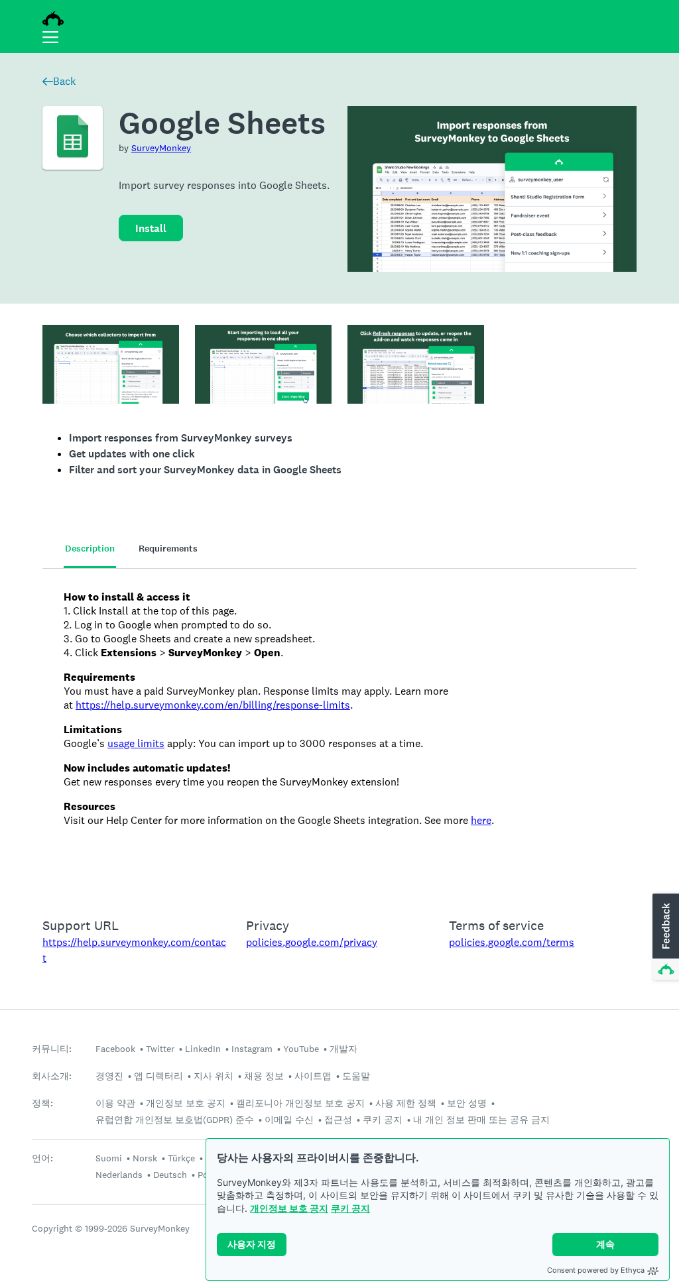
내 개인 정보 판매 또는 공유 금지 (481, 1120)
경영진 (109, 1076)
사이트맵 (313, 1076)
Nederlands (119, 1175)
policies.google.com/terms (511, 942)
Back (64, 81)
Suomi (108, 1158)
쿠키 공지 (350, 1208)
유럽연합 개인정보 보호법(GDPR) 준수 (174, 1120)
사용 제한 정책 (405, 1103)
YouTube (301, 1049)
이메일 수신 (289, 1120)
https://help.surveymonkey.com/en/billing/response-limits (213, 705)
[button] (664, 937)
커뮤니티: (52, 1049)
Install (150, 228)
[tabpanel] (339, 734)
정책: (42, 1103)
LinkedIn (203, 1049)
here (481, 820)
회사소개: (52, 1076)
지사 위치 (213, 1076)
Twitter (160, 1049)
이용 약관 (115, 1103)
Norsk (145, 1158)
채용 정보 (264, 1076)
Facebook (115, 1049)
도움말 (356, 1076)
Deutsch (170, 1175)
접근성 (338, 1120)
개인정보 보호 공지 (289, 1208)
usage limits (135, 743)
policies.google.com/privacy (311, 942)
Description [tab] (90, 548)
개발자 (343, 1049)
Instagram (252, 1049)
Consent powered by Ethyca (596, 1270)
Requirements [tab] (168, 548)
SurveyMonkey (161, 148)
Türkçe (181, 1158)
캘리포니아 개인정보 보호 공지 (300, 1103)
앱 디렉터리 (158, 1076)
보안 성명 (467, 1103)
